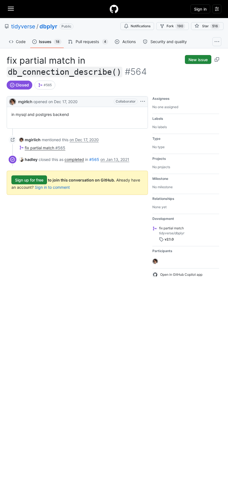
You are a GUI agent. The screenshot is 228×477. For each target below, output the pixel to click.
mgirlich (25, 101)
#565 (94, 159)
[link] (45, 85)
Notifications (140, 26)
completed (74, 159)
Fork (175, 26)
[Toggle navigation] (11, 8)
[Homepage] (114, 8)
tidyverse (23, 26)
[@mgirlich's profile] (12, 101)
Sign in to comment (52, 187)
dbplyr (48, 26)
